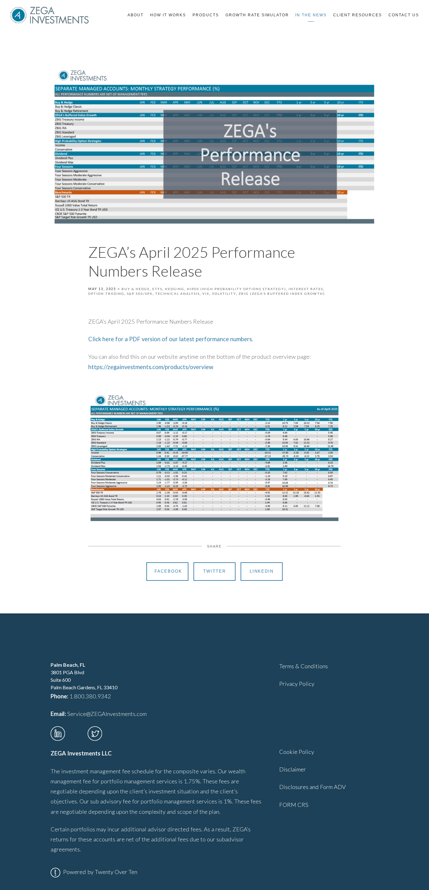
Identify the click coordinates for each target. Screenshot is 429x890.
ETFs (157, 289)
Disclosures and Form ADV (312, 786)
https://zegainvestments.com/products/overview (150, 366)
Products (206, 15)
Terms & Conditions (303, 666)
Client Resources (357, 15)
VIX (205, 293)
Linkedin (262, 571)
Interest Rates (306, 289)
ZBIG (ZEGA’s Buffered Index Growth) (282, 293)
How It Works (168, 15)
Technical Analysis (177, 293)
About (136, 15)
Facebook (168, 571)
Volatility (224, 293)
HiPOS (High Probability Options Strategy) (236, 289)
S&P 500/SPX (140, 293)
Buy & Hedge (136, 289)
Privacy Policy (296, 683)
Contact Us (403, 15)
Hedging (174, 289)
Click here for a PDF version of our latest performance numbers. (170, 339)
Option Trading (106, 293)
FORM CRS (293, 804)
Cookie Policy (296, 751)
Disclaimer (292, 769)
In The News (311, 15)
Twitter (214, 571)
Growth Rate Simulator (257, 15)
